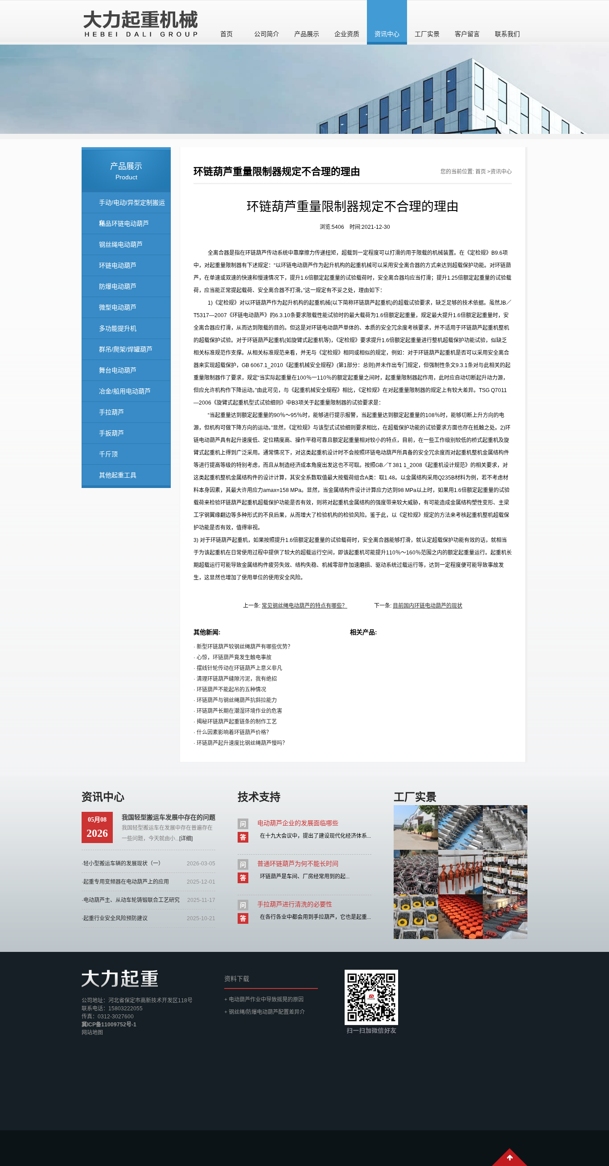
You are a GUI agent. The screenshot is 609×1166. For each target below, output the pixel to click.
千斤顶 (108, 454)
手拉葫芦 (111, 412)
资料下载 (236, 978)
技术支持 (259, 797)
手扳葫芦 (111, 433)
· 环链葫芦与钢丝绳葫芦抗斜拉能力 (235, 700)
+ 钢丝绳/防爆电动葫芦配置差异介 (264, 1012)
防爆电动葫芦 (117, 286)
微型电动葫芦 (117, 307)
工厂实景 (427, 33)
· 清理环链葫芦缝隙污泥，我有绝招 (235, 679)
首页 (226, 33)
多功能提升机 (117, 328)
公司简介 (266, 33)
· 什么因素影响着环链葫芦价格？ (232, 732)
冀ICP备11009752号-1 (109, 1024)
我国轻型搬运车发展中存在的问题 (168, 817)
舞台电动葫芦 (117, 370)
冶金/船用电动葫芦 (125, 391)
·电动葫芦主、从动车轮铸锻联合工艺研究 (131, 900)
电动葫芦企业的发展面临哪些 (297, 823)
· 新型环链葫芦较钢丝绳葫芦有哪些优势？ (243, 647)
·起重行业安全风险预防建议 (115, 918)
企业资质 (346, 33)
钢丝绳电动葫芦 (121, 244)
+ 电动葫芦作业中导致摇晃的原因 (264, 999)
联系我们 (507, 33)
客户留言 (467, 33)
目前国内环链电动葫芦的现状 (427, 606)
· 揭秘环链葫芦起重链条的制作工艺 (235, 722)
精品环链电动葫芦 (124, 223)
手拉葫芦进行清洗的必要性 (294, 904)
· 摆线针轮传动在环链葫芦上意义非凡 (237, 668)
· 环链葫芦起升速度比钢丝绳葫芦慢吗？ (240, 743)
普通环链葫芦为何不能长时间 (297, 863)
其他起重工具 (117, 475)
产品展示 (306, 33)
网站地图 (92, 1033)
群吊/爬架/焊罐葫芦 (125, 349)
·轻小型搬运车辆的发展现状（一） (123, 863)
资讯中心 (386, 33)
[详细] (186, 838)
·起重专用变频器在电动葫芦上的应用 (125, 882)
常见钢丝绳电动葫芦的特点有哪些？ (304, 606)
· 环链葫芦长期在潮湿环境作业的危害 (237, 711)
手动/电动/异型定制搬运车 (132, 206)
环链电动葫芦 (117, 265)
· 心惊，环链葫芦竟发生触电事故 (232, 657)
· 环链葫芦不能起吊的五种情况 (229, 689)
